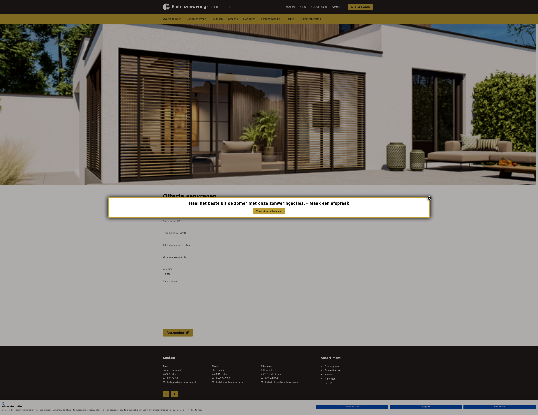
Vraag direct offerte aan (269, 211)
